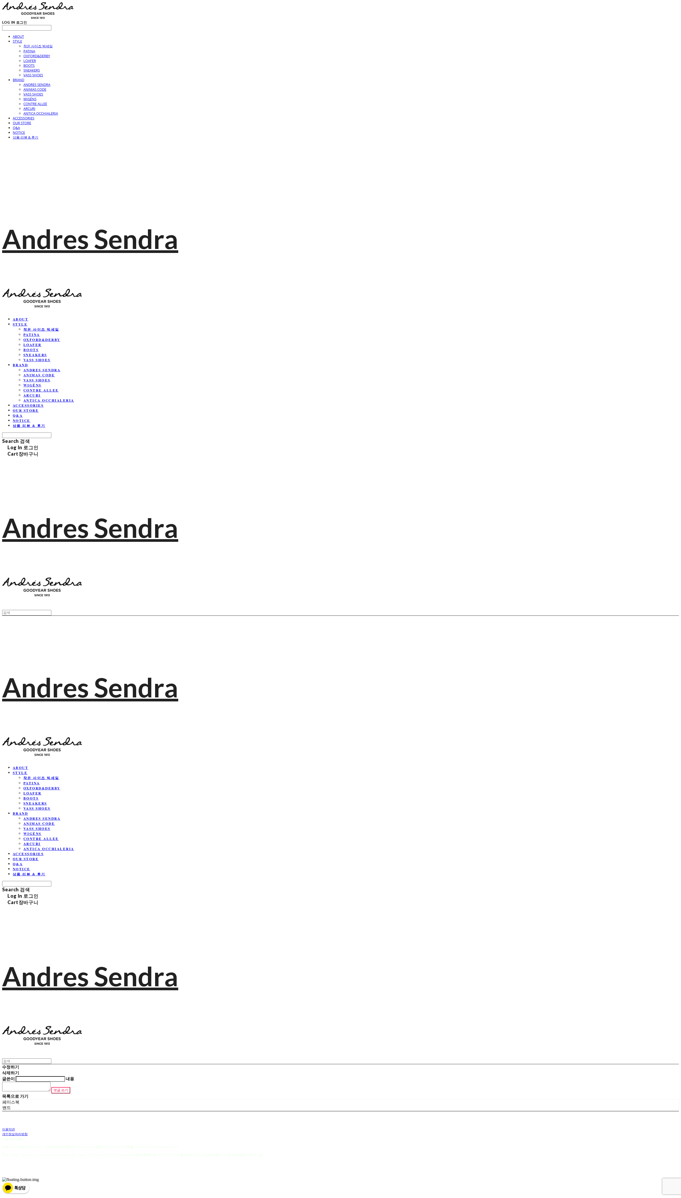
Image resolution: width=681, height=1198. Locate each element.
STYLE (17, 41)
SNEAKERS (31, 70)
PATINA (29, 51)
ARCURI (29, 108)
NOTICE (19, 132)
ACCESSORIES (23, 118)
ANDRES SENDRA (36, 84)
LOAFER (29, 60)
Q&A (16, 127)
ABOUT (18, 36)
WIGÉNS (29, 99)
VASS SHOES (33, 75)
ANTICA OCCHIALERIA (40, 113)
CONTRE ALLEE (35, 103)
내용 (70, 1078)
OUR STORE (22, 122)
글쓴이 (8, 1078)
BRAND (18, 79)
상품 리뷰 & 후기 (25, 137)
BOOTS (29, 65)
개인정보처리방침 (15, 1134)
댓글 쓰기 (60, 1090)
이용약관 (8, 1129)
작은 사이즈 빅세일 (38, 46)
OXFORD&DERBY (36, 55)
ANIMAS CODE (34, 89)
